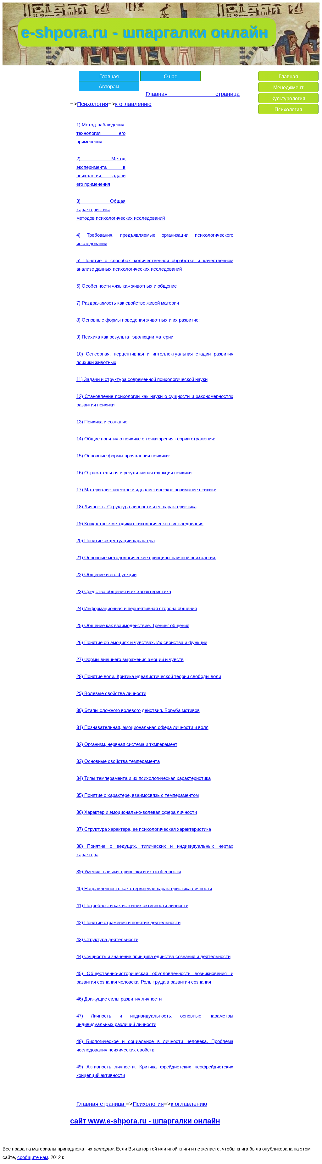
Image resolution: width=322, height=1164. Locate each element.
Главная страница (193, 94)
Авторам (109, 86)
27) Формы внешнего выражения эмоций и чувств (130, 659)
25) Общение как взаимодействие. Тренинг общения (132, 625)
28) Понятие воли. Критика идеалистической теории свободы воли (148, 676)
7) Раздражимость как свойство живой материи (127, 303)
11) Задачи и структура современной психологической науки (142, 379)
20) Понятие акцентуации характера (115, 540)
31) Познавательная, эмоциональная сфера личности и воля (142, 727)
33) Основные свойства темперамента (118, 761)
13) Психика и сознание (101, 421)
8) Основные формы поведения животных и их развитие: (138, 320)
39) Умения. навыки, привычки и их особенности (128, 871)
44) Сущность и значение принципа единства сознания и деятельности (153, 956)
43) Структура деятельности (107, 939)
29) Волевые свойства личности (111, 693)
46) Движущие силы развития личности (119, 998)
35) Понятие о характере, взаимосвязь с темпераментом (137, 795)
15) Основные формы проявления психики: (123, 455)
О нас (170, 76)
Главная (109, 76)
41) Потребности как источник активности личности (132, 905)
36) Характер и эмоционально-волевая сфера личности (136, 812)
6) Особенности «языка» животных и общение (126, 286)
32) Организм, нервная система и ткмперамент (126, 744)
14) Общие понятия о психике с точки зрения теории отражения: (145, 438)
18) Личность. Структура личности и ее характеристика (136, 506)
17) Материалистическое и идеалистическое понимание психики (146, 489)
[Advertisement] (180, 164)
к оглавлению (133, 104)
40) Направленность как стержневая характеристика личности (144, 888)
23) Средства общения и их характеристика (123, 591)
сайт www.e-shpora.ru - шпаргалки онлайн (145, 1121)
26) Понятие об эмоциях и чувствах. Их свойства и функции (141, 642)
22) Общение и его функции (106, 574)
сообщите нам (32, 1157)
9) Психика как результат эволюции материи (124, 336)
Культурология (288, 98)
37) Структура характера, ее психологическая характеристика (143, 829)
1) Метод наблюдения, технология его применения (100, 133)
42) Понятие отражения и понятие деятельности (128, 922)
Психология (92, 104)
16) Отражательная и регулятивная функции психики (134, 472)
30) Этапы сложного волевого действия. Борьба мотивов (138, 710)
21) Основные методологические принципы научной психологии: (146, 557)
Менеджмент (288, 87)
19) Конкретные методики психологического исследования (139, 523)
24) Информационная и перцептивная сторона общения (136, 608)
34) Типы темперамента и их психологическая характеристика (143, 778)
